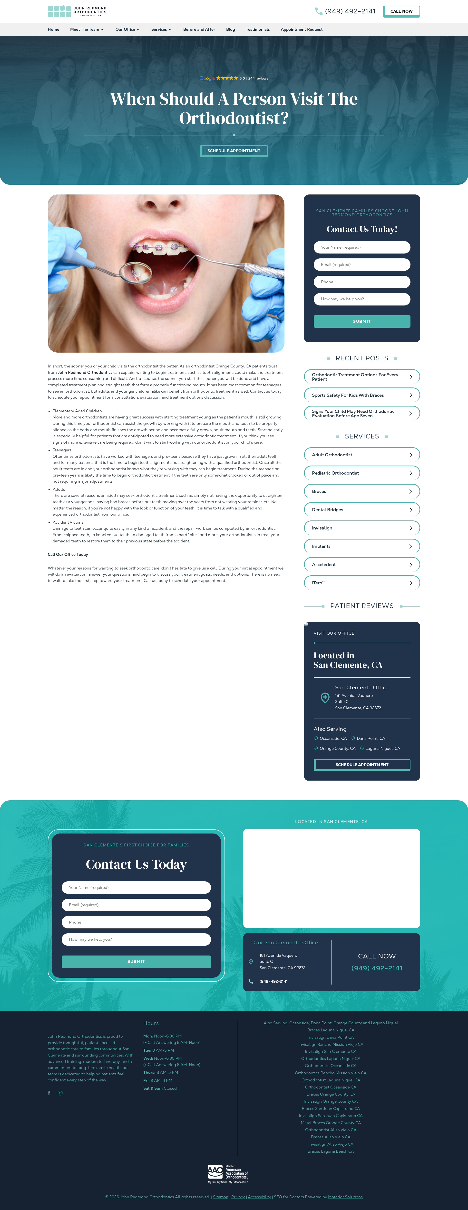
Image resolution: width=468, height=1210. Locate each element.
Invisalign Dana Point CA (331, 1037)
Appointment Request (302, 29)
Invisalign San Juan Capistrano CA (331, 1115)
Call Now (401, 11)
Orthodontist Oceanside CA (330, 1087)
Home (53, 29)
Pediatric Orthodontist (335, 473)
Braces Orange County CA (331, 1094)
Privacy (238, 1197)
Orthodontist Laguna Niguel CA (331, 1080)
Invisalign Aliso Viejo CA (330, 1144)
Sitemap (220, 1197)
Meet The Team (84, 29)
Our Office (125, 29)
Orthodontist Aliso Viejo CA (330, 1129)
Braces (319, 491)
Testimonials (258, 29)
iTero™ (319, 583)
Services (159, 29)
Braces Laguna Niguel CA (330, 1030)
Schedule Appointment (233, 150)
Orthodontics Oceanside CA (331, 1065)
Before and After (199, 29)
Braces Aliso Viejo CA (331, 1136)
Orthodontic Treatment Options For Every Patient (355, 377)
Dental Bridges (327, 509)
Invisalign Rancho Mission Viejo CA (330, 1044)
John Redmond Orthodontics (85, 372)
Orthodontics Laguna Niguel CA (331, 1058)
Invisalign (322, 528)
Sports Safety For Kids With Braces (348, 395)
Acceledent (324, 564)
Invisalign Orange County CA (331, 1101)
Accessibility (259, 1197)
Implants (321, 546)
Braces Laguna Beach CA (331, 1151)
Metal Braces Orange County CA (331, 1122)
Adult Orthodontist (332, 455)
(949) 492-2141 (350, 11)
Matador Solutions (345, 1197)
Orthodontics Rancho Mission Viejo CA (331, 1073)
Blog (230, 29)
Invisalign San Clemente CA (331, 1051)
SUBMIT (362, 321)
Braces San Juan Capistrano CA (331, 1108)
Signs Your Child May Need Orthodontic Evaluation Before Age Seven (353, 413)
